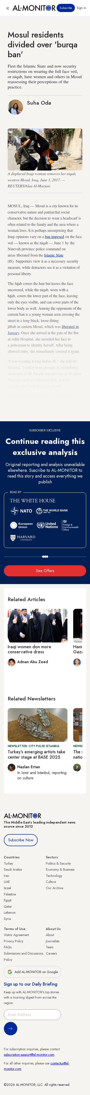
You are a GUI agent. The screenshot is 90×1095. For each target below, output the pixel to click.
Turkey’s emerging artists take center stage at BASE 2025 (36, 754)
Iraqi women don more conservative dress (29, 649)
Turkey (8, 863)
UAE (7, 881)
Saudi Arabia (13, 869)
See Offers (45, 570)
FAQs (8, 947)
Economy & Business (60, 869)
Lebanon (10, 912)
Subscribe (66, 8)
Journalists (52, 941)
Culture (51, 881)
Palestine (10, 894)
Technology (54, 875)
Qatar (8, 906)
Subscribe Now (20, 840)
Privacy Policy (13, 941)
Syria (7, 918)
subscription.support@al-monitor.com (29, 1054)
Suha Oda (39, 103)
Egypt (7, 900)
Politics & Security (58, 863)
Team (50, 947)
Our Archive (54, 888)
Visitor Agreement (16, 934)
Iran (6, 875)
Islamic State (53, 255)
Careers (51, 953)
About (50, 934)
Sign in (81, 8)
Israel (7, 888)
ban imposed (54, 236)
